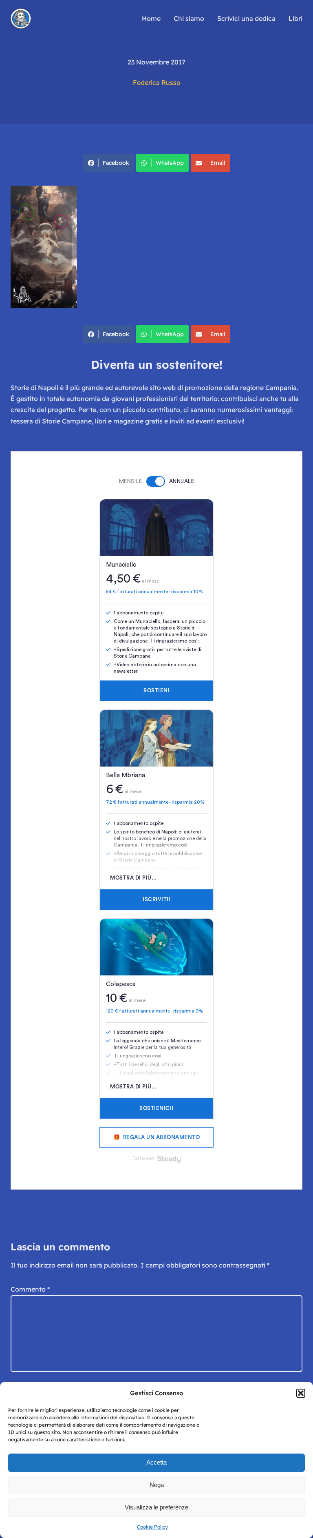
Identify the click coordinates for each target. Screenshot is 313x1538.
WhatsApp (170, 162)
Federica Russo (157, 82)
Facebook (116, 162)
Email (217, 162)
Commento (30, 1289)
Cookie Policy (152, 1527)
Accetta (156, 1462)
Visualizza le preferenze (156, 1507)
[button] (301, 1393)
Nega (157, 1484)
